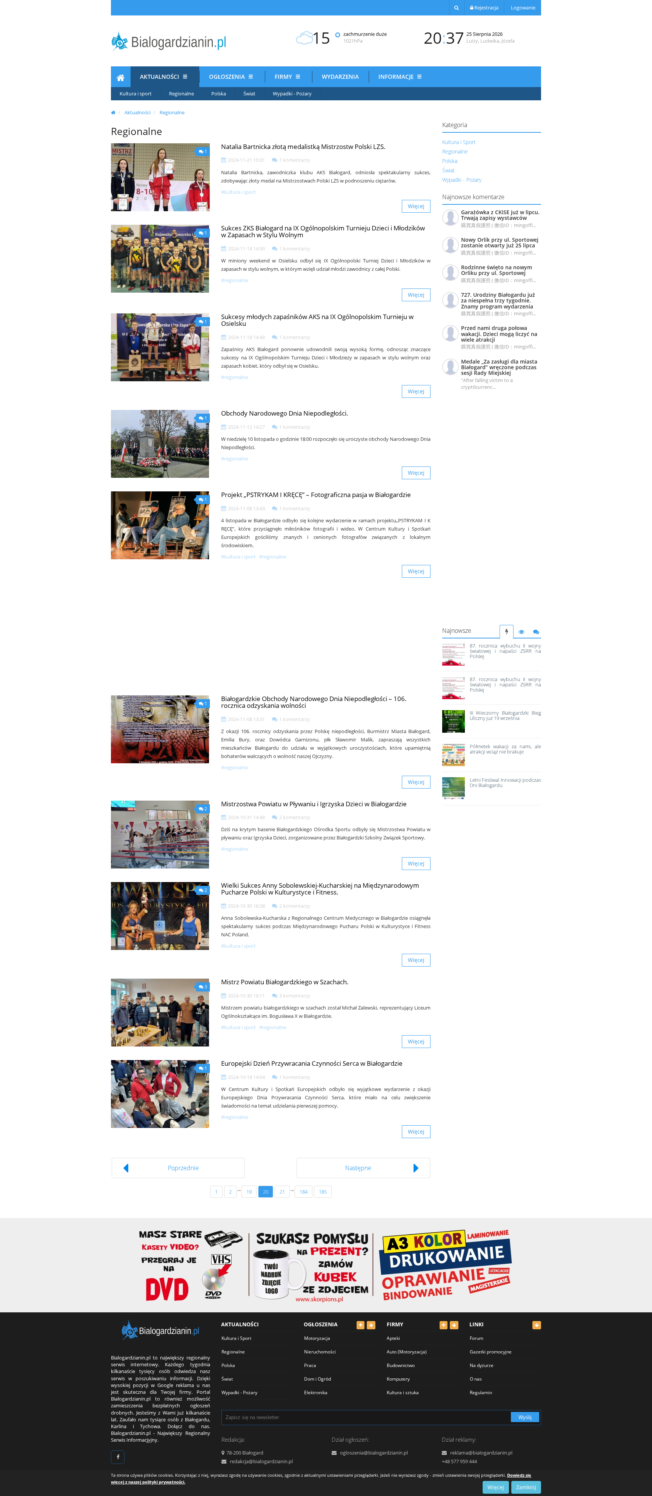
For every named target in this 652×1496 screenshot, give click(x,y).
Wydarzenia (340, 76)
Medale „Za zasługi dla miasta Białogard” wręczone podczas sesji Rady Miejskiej (499, 367)
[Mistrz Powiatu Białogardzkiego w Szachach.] (160, 1012)
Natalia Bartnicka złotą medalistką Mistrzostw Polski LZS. (303, 146)
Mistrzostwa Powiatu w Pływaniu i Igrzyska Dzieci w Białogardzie (314, 803)
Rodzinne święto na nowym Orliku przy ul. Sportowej (496, 270)
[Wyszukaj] (456, 7)
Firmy (284, 76)
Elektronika (316, 1392)
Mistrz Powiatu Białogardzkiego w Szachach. (285, 981)
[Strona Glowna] (121, 79)
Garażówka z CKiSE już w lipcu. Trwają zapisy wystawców (500, 215)
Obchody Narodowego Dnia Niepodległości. (284, 413)
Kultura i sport (136, 93)
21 (282, 1191)
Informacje (396, 76)
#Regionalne (234, 280)
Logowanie (522, 7)
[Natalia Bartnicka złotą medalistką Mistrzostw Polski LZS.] (160, 177)
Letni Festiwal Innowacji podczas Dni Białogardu (505, 782)
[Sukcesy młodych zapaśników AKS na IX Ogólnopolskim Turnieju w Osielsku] (160, 347)
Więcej (416, 206)
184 (304, 1191)
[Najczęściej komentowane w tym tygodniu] (536, 632)
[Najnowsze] (507, 632)
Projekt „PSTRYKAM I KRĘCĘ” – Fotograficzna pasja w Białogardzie (316, 494)
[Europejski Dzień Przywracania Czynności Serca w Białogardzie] (160, 1094)
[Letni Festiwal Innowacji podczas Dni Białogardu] (453, 788)
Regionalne (181, 93)
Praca (310, 1365)
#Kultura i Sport (238, 192)
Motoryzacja (317, 1338)
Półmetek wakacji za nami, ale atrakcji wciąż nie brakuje (505, 749)
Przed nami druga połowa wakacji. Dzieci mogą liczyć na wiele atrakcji (499, 333)
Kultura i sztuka (403, 1392)
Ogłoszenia (227, 76)
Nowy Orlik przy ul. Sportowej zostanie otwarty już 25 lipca (499, 242)
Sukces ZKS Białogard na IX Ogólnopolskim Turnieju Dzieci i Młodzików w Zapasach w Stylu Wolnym (323, 231)
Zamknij (526, 1487)
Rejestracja (485, 7)
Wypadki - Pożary (292, 93)
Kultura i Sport (459, 142)
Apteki (393, 1338)
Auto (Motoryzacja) (407, 1352)
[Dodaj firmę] (443, 1325)
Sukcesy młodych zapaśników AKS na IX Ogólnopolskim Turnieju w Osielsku (317, 320)
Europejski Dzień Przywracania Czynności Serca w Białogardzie (312, 1063)
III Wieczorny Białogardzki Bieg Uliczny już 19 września (505, 715)
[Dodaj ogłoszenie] (360, 1325)
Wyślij (525, 1417)
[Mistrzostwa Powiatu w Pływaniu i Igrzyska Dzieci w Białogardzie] (160, 834)
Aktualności (160, 76)
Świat (249, 93)
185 (323, 1191)
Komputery (398, 1379)
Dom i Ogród (317, 1379)
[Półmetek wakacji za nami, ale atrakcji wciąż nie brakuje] (453, 755)
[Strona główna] (113, 112)
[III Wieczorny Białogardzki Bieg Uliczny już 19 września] (453, 721)
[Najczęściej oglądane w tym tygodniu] (521, 632)
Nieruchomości (320, 1352)
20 (265, 1191)
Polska (218, 93)
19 (249, 1191)
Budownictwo (401, 1365)
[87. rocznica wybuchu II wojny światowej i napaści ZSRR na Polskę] (453, 654)
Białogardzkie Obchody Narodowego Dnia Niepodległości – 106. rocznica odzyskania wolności (314, 702)
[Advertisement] (492, 512)
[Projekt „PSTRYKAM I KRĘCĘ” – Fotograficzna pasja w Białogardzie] (160, 525)
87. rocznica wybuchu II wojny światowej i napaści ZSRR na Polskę (505, 651)
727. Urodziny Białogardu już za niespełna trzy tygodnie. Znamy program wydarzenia (498, 300)
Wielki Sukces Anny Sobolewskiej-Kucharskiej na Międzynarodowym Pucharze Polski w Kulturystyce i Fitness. (320, 889)
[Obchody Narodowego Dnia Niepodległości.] (160, 444)
